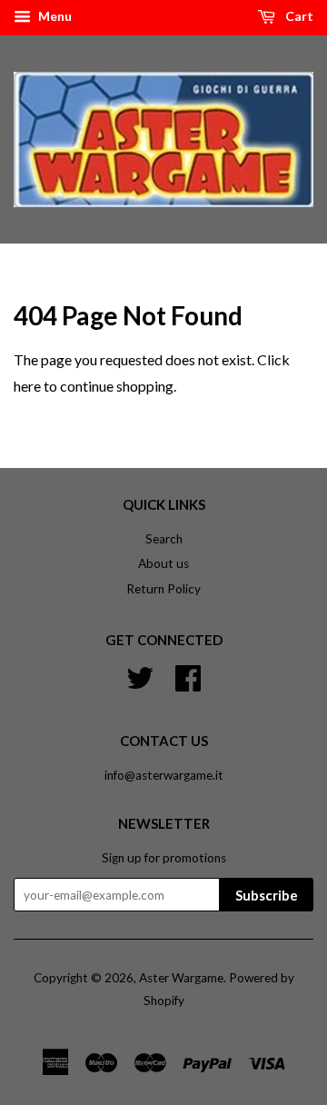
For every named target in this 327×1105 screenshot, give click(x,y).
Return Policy (163, 589)
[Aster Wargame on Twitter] (140, 676)
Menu (53, 16)
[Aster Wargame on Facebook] (188, 676)
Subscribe (266, 895)
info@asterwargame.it (163, 775)
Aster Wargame (181, 978)
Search (164, 539)
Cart (297, 16)
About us (163, 563)
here (27, 385)
